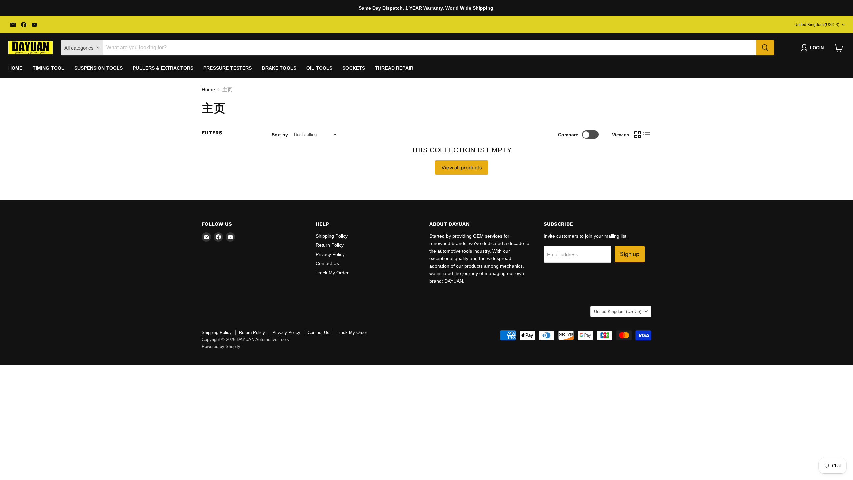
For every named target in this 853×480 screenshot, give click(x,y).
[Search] (765, 47)
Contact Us (327, 263)
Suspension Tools (98, 68)
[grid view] (637, 134)
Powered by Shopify (221, 346)
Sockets (353, 68)
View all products (461, 167)
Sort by (280, 134)
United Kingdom (816, 24)
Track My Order (332, 272)
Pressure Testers (227, 68)
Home (15, 68)
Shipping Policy (332, 236)
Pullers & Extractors (163, 68)
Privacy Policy (330, 254)
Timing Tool (49, 68)
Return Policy (330, 245)
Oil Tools (319, 68)
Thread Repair (394, 68)
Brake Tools (279, 68)
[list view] (647, 134)
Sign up (629, 254)
